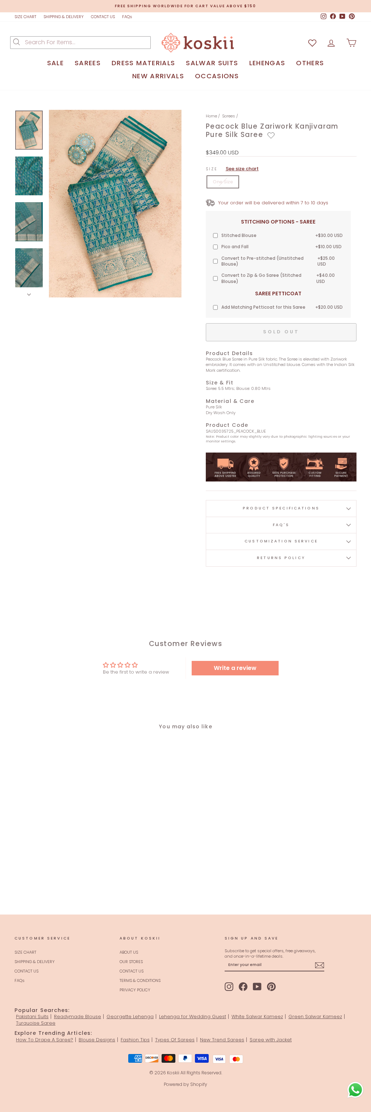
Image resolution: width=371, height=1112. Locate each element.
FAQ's (281, 525)
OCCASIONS (217, 75)
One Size (223, 181)
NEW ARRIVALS (158, 75)
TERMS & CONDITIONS (140, 980)
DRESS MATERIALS (143, 62)
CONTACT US (103, 17)
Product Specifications (281, 508)
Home (211, 116)
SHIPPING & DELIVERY (63, 17)
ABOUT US (129, 952)
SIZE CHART (25, 17)
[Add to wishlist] (271, 135)
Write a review (235, 668)
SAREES (88, 62)
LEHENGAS (267, 62)
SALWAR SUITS (212, 62)
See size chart (242, 168)
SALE (55, 62)
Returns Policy (281, 558)
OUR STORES (131, 962)
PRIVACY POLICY (135, 990)
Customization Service (281, 541)
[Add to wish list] (312, 42)
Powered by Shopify (185, 1084)
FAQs (127, 17)
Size (232, 169)
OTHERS (310, 62)
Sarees (228, 116)
